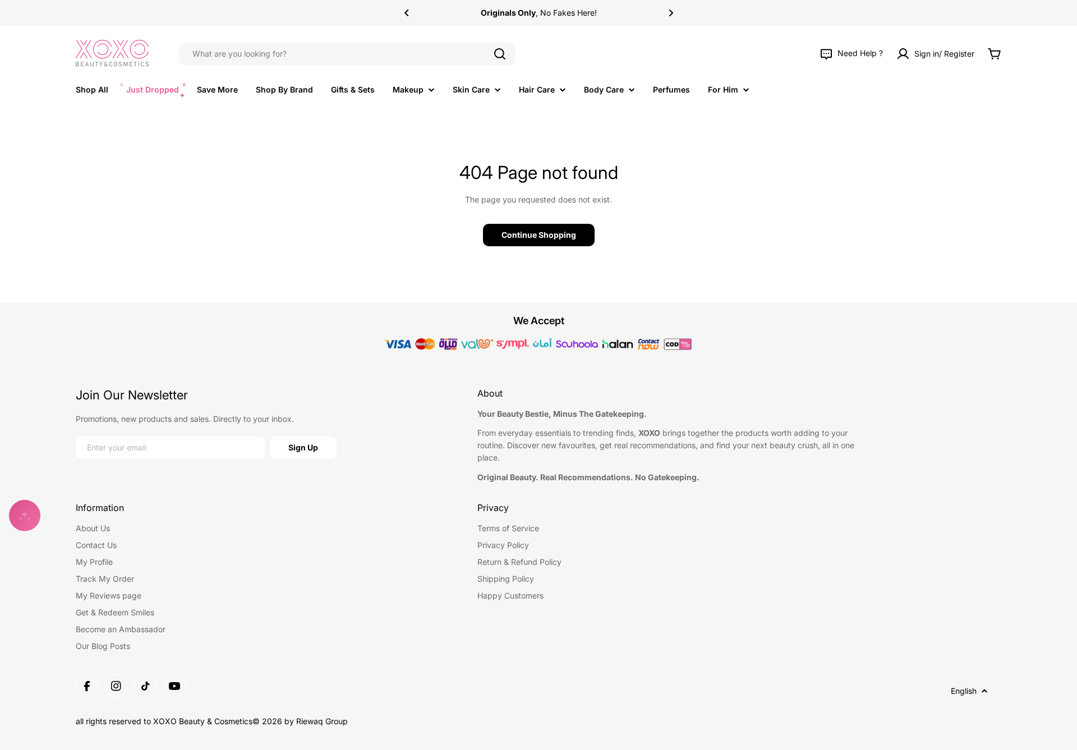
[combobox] (347, 54)
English (964, 691)
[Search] (500, 54)
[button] (406, 13)
